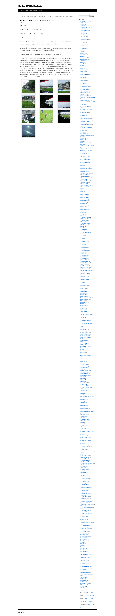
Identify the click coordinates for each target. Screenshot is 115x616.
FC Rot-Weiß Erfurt (84, 200)
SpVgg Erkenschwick (84, 460)
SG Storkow (82, 443)
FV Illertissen (82, 282)
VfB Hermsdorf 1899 (84, 557)
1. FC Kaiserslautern (84, 22)
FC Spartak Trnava (83, 206)
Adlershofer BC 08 (84, 50)
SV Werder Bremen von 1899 (86, 513)
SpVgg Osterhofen (83, 464)
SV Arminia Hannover (84, 481)
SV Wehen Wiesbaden (84, 511)
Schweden (82, 423)
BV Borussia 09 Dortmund (85, 127)
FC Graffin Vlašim (83, 179)
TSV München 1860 (84, 531)
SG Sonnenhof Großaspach (85, 440)
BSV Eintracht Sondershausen (86, 120)
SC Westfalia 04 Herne (84, 419)
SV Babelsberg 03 (83, 483)
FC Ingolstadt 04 (83, 183)
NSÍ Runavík (82, 352)
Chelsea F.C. (82, 136)
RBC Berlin (82, 376)
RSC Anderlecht (83, 388)
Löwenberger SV (83, 328)
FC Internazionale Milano (85, 186)
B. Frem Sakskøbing (84, 74)
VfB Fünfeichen (83, 556)
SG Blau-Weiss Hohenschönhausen (87, 431)
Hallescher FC (83, 293)
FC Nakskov (82, 191)
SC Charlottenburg (83, 393)
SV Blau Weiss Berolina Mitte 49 (86, 486)
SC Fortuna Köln (83, 399)
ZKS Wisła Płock (83, 586)
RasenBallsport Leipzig (84, 375)
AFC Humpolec (83, 54)
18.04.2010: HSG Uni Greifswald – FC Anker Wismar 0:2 (87, 606)
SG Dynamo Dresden (84, 436)
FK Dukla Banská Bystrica (85, 234)
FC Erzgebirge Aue (84, 176)
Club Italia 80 (82, 141)
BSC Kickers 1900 (83, 107)
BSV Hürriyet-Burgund (84, 121)
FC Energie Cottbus (84, 174)
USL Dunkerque (83, 551)
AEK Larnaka (82, 51)
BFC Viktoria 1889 (84, 89)
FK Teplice (82, 253)
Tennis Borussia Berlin (84, 518)
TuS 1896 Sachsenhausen (85, 536)
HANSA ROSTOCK (84, 299)
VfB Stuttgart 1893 (84, 560)
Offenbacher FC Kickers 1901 (86, 355)
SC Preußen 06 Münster (85, 410)
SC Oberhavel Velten (84, 405)
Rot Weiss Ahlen (83, 384)
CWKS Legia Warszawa (85, 142)
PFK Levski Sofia (83, 364)
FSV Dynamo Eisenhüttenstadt (86, 270)
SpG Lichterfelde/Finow (85, 457)
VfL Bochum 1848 (83, 563)
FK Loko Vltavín (83, 240)
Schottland (82, 422)
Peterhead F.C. (83, 361)
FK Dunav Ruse (83, 237)
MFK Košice (82, 331)
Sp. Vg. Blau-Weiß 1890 (85, 455)
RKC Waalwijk (83, 379)
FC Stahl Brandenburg (84, 209)
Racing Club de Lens (84, 373)
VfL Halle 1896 (83, 565)
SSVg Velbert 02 (83, 473)
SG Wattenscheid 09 (84, 445)
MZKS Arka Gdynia (84, 344)
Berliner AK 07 (83, 80)
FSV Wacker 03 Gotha (84, 276)
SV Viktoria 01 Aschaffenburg (86, 507)
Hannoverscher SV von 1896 (86, 297)
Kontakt (40, 10)
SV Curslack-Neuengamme (85, 487)
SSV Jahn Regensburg (84, 470)
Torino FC (82, 521)
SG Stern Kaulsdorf (84, 442)
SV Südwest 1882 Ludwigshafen (86, 504)
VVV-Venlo (82, 578)
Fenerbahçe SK (83, 226)
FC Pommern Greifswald (85, 196)
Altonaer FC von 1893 (84, 57)
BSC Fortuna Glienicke (84, 106)
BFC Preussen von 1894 (85, 86)
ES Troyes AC (83, 153)
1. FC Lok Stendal (83, 25)
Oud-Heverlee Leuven (84, 357)
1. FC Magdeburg (83, 28)
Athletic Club (82, 71)
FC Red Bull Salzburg (84, 199)
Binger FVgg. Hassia (84, 91)
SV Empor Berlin (83, 492)
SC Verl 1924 (82, 417)
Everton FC (82, 155)
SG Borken (82, 434)
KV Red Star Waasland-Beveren (86, 323)
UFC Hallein (82, 543)
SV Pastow (82, 499)
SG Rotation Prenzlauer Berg (86, 439)
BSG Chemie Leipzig (84, 114)
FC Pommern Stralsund (84, 197)
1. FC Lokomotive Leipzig (85, 27)
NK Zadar (82, 349)
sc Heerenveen (83, 402)
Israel (81, 306)
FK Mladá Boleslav (84, 241)
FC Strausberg (83, 211)
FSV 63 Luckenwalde (84, 265)
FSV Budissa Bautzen (84, 268)
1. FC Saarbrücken (83, 33)
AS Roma (82, 66)
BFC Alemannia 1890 (84, 82)
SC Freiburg (82, 401)
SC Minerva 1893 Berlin (85, 404)
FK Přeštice (82, 246)
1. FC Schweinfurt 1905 (85, 35)
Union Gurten (82, 546)
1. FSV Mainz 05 (83, 44)
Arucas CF (82, 63)
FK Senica (82, 249)
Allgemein (82, 56)
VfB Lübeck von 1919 (84, 559)
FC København (83, 189)
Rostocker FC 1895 (84, 382)
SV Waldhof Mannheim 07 (85, 510)
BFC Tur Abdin (83, 88)
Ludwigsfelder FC (83, 329)
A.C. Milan (82, 45)
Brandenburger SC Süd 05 (85, 100)
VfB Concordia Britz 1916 (85, 554)
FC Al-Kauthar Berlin (84, 159)
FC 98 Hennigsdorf (84, 158)
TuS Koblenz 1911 (83, 539)
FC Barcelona (82, 165)
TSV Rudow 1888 (83, 533)
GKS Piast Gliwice (84, 285)
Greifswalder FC (83, 290)
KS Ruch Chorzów (84, 319)
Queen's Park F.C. (83, 372)
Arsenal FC (82, 62)
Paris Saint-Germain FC (84, 360)
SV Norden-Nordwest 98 (85, 498)
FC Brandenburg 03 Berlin (85, 168)
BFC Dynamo (83, 83)
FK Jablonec (82, 238)
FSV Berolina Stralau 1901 (85, 267)
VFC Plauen (82, 562)
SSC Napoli (82, 467)
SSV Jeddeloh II (83, 472)
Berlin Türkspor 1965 (84, 79)
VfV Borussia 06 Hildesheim (86, 574)
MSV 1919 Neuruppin (84, 343)
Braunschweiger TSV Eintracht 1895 (87, 101)
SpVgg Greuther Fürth (84, 461)
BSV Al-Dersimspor (84, 117)
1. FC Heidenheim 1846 (84, 21)
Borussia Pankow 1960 (84, 95)
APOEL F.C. (82, 60)
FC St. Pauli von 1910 (84, 208)
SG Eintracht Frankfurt (84, 437)
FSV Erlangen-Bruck (84, 271)
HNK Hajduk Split (83, 302)
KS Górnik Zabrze (83, 317)
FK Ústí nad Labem (84, 255)
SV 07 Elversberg (83, 475)
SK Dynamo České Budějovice (86, 446)
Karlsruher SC (83, 309)
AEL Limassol (83, 53)
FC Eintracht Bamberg (84, 171)
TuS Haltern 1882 (83, 537)
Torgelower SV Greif (84, 519)
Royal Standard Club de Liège (86, 387)
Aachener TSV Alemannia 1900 (86, 47)
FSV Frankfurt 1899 (84, 273)
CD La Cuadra (83, 130)
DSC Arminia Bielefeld (84, 148)
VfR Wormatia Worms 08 (85, 572)
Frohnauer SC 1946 (84, 264)
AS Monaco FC (83, 65)
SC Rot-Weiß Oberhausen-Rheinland (87, 411)
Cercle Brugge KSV (84, 133)
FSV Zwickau (83, 278)
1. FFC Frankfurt (83, 41)
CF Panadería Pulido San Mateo (86, 135)
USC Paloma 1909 (83, 548)
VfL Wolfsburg (83, 569)
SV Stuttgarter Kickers (84, 502)
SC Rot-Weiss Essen (84, 414)
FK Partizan (82, 244)
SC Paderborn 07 (83, 407)
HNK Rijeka (82, 303)
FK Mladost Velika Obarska (85, 243)
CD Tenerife (82, 132)
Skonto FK (82, 454)
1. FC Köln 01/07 (83, 24)
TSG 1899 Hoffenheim (84, 525)
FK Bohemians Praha (84, 230)
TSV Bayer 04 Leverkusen (85, 528)
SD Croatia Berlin (83, 425)
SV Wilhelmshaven (84, 514)
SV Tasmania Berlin (84, 505)
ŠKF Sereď (82, 452)
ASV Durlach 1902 (84, 69)
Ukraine (81, 545)
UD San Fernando (83, 540)
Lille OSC (82, 326)
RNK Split (82, 381)
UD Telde (82, 542)
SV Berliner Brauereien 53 (85, 484)
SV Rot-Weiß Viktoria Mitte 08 (86, 501)
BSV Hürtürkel (83, 123)
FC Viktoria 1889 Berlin (85, 217)
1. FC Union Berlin (84, 39)
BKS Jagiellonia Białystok (85, 92)
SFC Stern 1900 (83, 428)
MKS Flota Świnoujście (85, 332)
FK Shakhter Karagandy (85, 250)
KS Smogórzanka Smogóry (85, 320)
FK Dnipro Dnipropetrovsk (85, 232)
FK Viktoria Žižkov (84, 258)
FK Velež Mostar (83, 256)
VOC (81, 575)
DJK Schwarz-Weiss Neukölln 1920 (87, 145)
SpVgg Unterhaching (84, 466)
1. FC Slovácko (83, 36)
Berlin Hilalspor (83, 77)
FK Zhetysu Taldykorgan (85, 261)
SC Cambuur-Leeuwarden (85, 391)
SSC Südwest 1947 (84, 469)
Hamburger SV (83, 294)
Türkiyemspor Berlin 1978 (85, 534)
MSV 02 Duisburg (83, 341)
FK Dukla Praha (83, 235)
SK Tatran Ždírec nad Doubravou (86, 451)
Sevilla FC (82, 426)
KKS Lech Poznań (83, 316)
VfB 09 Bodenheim (84, 552)
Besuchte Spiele (24, 10)
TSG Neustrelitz (83, 527)
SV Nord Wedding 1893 (85, 496)
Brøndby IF (82, 104)
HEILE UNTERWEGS (30, 6)
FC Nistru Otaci (83, 192)
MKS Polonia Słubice (84, 335)
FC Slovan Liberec (83, 205)
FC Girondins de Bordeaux (85, 177)
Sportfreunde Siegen (84, 458)
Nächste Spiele (33, 10)
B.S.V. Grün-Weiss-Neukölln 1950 (87, 76)
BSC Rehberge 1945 (84, 112)
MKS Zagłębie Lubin (84, 340)
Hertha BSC (82, 300)
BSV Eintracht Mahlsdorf (85, 118)
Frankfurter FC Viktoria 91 (85, 262)
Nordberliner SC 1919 (84, 350)
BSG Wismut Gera (83, 115)
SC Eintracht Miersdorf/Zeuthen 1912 (87, 396)
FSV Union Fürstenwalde (85, 275)
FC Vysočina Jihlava (84, 221)
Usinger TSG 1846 (84, 549)
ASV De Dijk (82, 68)
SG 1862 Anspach (83, 429)
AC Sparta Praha (83, 48)
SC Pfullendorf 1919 (84, 408)
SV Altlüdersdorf (83, 480)
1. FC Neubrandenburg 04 (85, 30)
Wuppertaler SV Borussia (85, 583)
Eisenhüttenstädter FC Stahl (85, 151)
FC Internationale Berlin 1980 (86, 185)
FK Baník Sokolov (83, 229)
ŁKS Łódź (82, 587)
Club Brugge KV (83, 139)
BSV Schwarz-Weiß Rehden (85, 124)
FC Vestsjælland (83, 215)
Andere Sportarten (83, 59)
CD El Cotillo (82, 129)
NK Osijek (82, 347)
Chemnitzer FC (83, 138)
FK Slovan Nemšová (84, 252)
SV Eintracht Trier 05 (84, 490)
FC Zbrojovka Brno (84, 224)
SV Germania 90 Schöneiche (85, 493)
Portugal (81, 369)
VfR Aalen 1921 (83, 571)
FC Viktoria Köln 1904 (84, 218)
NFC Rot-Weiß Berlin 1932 (85, 346)
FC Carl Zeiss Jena (83, 170)
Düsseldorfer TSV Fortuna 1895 (86, 150)
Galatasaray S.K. (83, 284)
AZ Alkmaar (82, 72)
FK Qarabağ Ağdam (84, 247)
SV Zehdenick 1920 (84, 516)
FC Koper (82, 188)
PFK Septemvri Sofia (84, 367)
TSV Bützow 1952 (83, 530)
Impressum (21, 612)
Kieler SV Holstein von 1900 (86, 314)
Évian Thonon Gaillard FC (85, 156)
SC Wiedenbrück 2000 (84, 420)
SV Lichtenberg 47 (83, 495)
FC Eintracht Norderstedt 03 (85, 173)
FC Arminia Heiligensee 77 (85, 162)
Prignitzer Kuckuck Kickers (85, 370)
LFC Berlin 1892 (83, 325)
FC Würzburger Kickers (85, 223)
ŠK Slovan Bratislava (84, 448)
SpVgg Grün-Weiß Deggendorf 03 (87, 463)
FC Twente (82, 214)
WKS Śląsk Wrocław (84, 580)
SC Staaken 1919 (83, 416)
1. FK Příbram (83, 42)
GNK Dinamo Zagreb (84, 287)
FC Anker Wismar (83, 161)
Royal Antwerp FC (84, 385)
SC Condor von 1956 (84, 395)
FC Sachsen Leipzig (84, 202)
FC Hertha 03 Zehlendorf (85, 182)
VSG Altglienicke (83, 577)
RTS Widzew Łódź (84, 390)
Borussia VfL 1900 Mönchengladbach (87, 97)
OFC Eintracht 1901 (84, 353)
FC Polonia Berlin (83, 194)
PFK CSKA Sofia (83, 363)
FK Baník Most (83, 227)
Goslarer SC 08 (83, 288)
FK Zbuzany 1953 (83, 259)
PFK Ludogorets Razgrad (85, 366)
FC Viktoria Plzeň (83, 220)
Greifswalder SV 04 (84, 291)
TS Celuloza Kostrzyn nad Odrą (86, 522)
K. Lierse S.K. (83, 308)
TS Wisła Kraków (83, 524)
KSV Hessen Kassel (84, 322)
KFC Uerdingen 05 (84, 312)
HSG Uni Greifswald (84, 305)
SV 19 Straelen (83, 477)
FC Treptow (82, 212)
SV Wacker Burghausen (84, 508)
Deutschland (82, 144)
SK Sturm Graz (83, 449)
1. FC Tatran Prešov (84, 38)
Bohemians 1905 (83, 94)
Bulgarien (82, 126)
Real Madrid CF (83, 378)
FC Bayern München (84, 167)
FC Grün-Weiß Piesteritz (85, 180)
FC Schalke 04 (83, 203)
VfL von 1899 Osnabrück (85, 568)
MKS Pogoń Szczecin (84, 334)
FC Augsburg (82, 164)
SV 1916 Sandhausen (84, 478)
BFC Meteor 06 (83, 85)
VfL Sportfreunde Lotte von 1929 (86, 566)
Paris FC (81, 358)
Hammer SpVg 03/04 (84, 296)
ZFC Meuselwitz (83, 584)
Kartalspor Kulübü (83, 311)
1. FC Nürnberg (83, 31)
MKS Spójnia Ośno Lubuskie (86, 338)
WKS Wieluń (82, 581)
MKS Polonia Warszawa (85, 337)
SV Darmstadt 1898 (84, 489)
